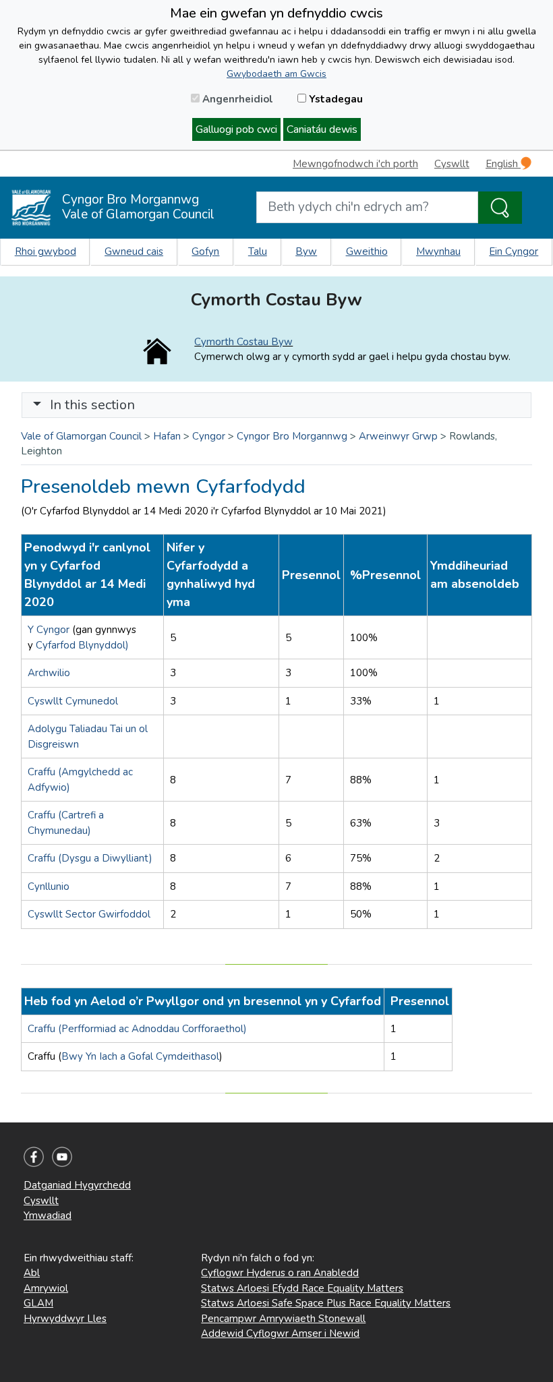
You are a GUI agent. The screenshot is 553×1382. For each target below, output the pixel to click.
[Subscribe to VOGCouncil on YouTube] (62, 1156)
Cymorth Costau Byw (243, 342)
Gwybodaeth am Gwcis (276, 73)
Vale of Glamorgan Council (81, 436)
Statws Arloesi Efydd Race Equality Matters (302, 1288)
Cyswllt (451, 164)
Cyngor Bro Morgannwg (292, 436)
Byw (306, 251)
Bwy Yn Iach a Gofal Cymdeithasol (140, 1056)
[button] (37, 404)
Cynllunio (48, 886)
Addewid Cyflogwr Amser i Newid (280, 1333)
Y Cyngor (50, 629)
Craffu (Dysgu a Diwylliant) (90, 858)
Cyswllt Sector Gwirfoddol (89, 914)
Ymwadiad (47, 1215)
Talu (257, 251)
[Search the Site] (500, 207)
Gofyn (205, 251)
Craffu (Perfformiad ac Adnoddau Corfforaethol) (137, 1028)
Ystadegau (334, 99)
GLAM (38, 1303)
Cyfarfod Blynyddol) (82, 645)
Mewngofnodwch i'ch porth (355, 164)
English (503, 164)
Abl (32, 1273)
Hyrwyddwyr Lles (65, 1318)
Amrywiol (46, 1288)
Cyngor (208, 436)
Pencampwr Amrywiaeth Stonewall (283, 1318)
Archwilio (49, 673)
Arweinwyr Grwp (398, 436)
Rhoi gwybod (45, 251)
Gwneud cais (134, 251)
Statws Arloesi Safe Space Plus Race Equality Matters (325, 1303)
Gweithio (367, 251)
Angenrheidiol (236, 99)
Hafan (167, 436)
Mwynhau (438, 251)
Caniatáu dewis (322, 129)
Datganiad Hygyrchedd (77, 1185)
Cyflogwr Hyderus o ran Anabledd (280, 1273)
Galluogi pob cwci (236, 129)
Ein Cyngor (513, 251)
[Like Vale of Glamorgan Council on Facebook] (34, 1156)
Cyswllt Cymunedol (73, 701)
